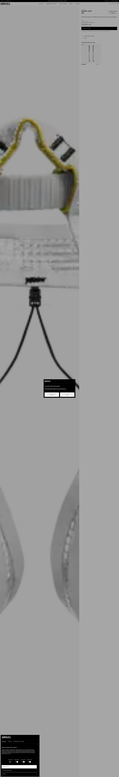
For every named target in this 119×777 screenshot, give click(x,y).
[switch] (16, 762)
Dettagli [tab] (10, 741)
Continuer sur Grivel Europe (52, 395)
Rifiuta (4, 774)
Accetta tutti (6, 766)
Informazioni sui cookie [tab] (19, 741)
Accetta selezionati (7, 770)
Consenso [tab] (4, 741)
